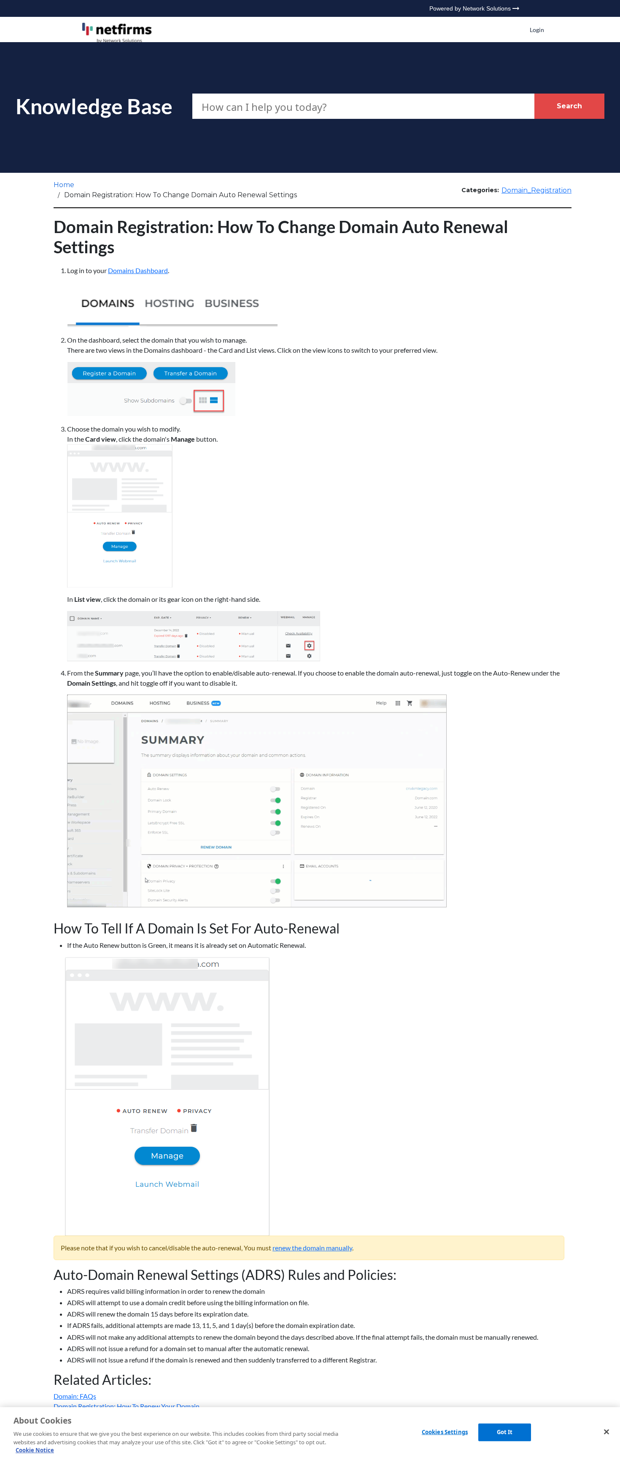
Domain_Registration (536, 190)
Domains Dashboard (138, 270)
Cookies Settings (445, 1432)
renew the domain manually (312, 1248)
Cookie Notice (35, 1450)
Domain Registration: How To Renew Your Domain (126, 1406)
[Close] (606, 1432)
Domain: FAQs (75, 1396)
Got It (505, 1432)
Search (569, 106)
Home (64, 185)
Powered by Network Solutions (470, 8)
